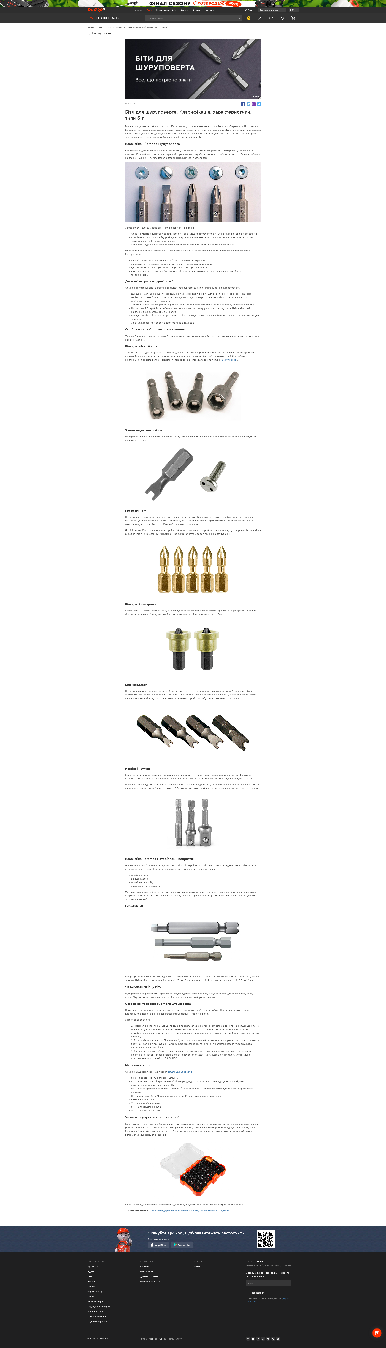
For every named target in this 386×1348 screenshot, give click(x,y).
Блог (89, 1277)
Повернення (146, 1272)
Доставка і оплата (149, 1277)
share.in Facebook (243, 104)
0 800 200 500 (255, 1261)
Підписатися (257, 1293)
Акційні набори (95, 1302)
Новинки (138, 10)
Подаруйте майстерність (99, 1307)
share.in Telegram (248, 104)
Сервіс (196, 10)
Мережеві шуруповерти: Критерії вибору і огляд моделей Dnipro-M (189, 1211)
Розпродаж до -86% (166, 10)
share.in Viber (254, 104)
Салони (184, 10)
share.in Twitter (259, 104)
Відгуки (91, 1272)
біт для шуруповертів (180, 1072)
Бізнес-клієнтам (95, 1312)
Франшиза (92, 1267)
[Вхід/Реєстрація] (259, 18)
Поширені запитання (150, 1282)
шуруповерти (229, 360)
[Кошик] (294, 18)
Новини (91, 1297)
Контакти (144, 1267)
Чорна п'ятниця (95, 1292)
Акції (149, 10)
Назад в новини (103, 33)
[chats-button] (376, 1332)
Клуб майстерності (97, 1322)
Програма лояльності (98, 1317)
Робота (91, 1282)
